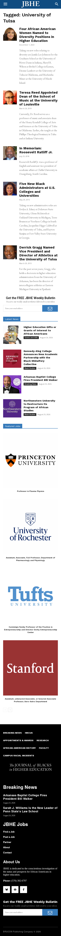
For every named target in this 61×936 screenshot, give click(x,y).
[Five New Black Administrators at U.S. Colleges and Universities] (10, 189)
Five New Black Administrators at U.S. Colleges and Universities (37, 190)
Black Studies (30, 368)
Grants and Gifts (31, 337)
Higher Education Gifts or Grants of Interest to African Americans (40, 330)
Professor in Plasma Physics (30, 491)
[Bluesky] (6, 889)
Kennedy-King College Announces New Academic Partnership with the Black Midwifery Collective (41, 358)
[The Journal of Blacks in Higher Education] (30, 4)
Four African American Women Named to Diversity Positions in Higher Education (37, 35)
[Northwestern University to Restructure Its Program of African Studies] (12, 408)
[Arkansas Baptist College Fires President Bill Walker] (12, 384)
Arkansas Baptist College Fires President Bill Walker (41, 378)
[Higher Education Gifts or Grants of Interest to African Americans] (12, 335)
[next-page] (10, 710)
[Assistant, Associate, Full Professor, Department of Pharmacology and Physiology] (30, 526)
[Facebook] (23, 889)
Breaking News (31, 384)
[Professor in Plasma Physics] (30, 460)
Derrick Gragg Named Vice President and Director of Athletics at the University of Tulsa (38, 253)
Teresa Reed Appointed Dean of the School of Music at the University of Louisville (38, 98)
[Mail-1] (15, 889)
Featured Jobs (12, 426)
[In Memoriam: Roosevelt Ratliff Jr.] (10, 153)
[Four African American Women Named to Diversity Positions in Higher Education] (10, 34)
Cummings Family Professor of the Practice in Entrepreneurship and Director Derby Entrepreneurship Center (30, 629)
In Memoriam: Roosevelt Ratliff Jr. (36, 150)
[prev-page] (5, 710)
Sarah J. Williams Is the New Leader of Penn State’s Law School (30, 809)
